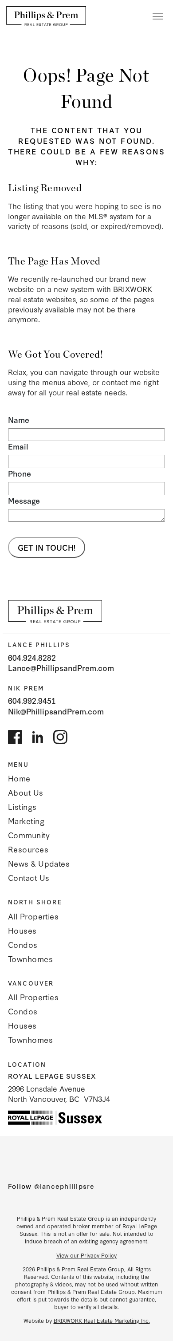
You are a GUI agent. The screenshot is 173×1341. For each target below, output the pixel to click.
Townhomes (30, 958)
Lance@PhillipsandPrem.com (61, 667)
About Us (25, 792)
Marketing (26, 820)
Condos (23, 944)
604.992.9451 (32, 700)
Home (19, 778)
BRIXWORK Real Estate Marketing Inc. (102, 1320)
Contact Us (29, 877)
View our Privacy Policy (86, 1255)
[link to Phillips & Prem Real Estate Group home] (55, 611)
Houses (22, 930)
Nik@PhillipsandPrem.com (56, 711)
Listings (22, 806)
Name (18, 419)
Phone (19, 473)
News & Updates (39, 863)
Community (29, 834)
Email (18, 446)
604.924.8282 (32, 657)
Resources (28, 849)
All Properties (33, 916)
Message (24, 500)
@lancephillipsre (64, 1186)
